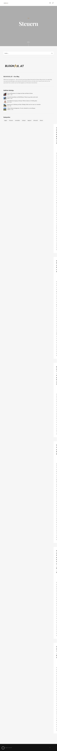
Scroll (28, 42)
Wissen (41, 120)
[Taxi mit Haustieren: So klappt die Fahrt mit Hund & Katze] (4, 94)
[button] (3, 748)
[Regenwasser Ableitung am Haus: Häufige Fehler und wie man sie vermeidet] (4, 105)
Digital (5, 120)
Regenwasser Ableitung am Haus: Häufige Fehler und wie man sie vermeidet (24, 104)
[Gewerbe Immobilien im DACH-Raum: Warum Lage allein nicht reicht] (4, 97)
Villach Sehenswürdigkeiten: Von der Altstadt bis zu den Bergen (21, 108)
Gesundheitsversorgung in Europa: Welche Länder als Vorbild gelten (22, 100)
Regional (29, 120)
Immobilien (17, 120)
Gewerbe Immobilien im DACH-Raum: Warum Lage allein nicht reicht (22, 97)
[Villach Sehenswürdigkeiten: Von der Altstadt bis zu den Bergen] (4, 109)
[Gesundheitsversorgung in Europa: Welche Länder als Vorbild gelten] (4, 101)
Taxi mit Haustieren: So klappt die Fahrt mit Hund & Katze (20, 93)
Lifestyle (23, 120)
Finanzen (11, 120)
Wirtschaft (35, 120)
